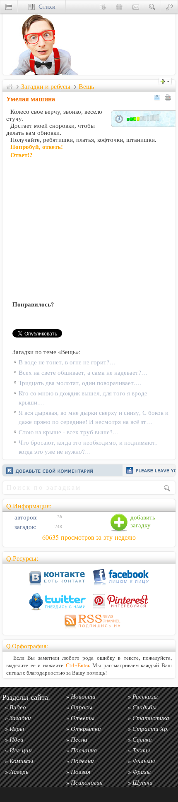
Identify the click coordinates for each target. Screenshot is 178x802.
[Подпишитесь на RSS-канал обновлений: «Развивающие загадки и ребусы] (89, 629)
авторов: (25, 517)
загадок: (24, 527)
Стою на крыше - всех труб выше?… (69, 432)
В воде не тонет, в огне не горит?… (67, 362)
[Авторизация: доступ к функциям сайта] (169, 6)
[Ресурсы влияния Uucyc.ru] (9, 86)
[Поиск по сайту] (152, 6)
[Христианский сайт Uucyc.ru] (43, 73)
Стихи (45, 6)
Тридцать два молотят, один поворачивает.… (80, 383)
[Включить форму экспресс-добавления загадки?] (167, 80)
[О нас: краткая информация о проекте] (102, 6)
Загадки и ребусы (45, 86)
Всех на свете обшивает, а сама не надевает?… (83, 372)
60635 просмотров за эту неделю (89, 537)
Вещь (86, 86)
